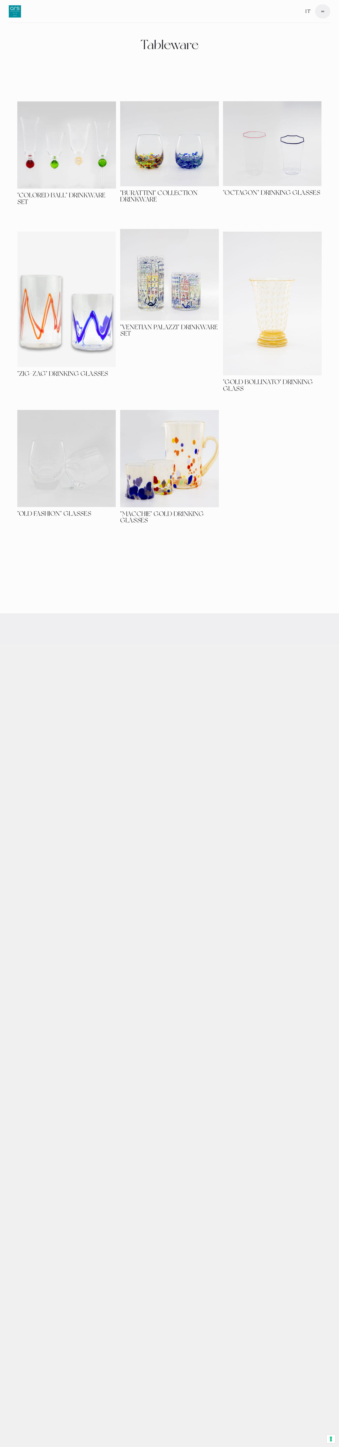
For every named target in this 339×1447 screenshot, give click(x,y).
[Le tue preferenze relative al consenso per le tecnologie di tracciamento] (331, 1439)
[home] (15, 11)
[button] (322, 11)
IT (307, 11)
